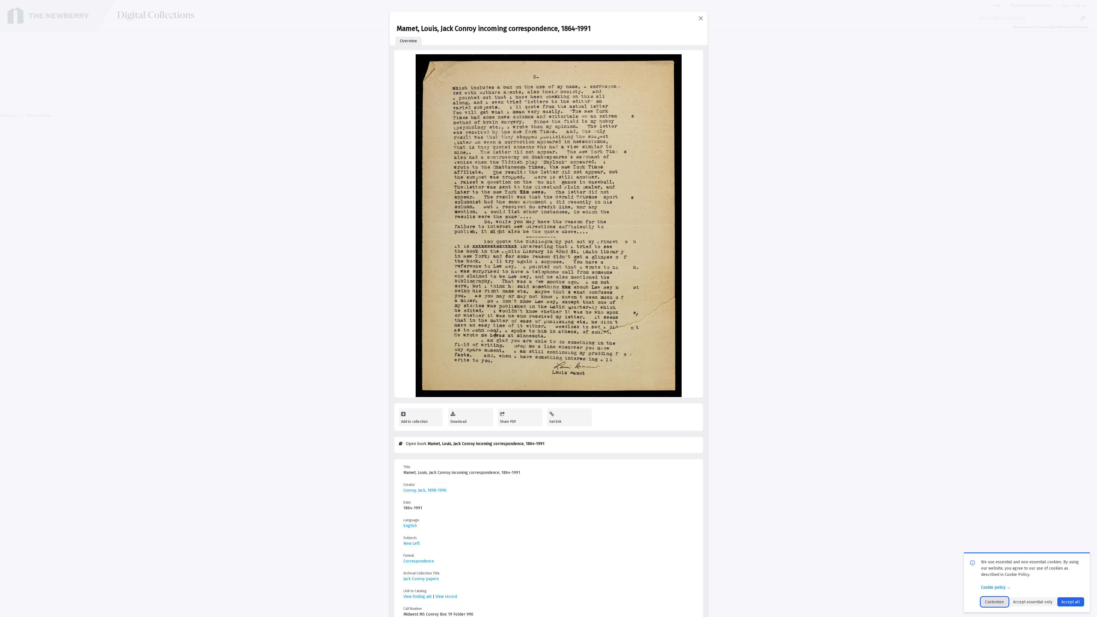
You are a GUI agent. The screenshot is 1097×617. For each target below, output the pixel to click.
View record (446, 596)
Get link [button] (555, 422)
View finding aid (417, 596)
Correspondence (418, 561)
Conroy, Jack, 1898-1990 (425, 490)
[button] (700, 18)
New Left (411, 543)
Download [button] (459, 422)
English (410, 525)
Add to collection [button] (414, 422)
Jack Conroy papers (421, 578)
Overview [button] (408, 41)
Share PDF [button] (508, 422)
